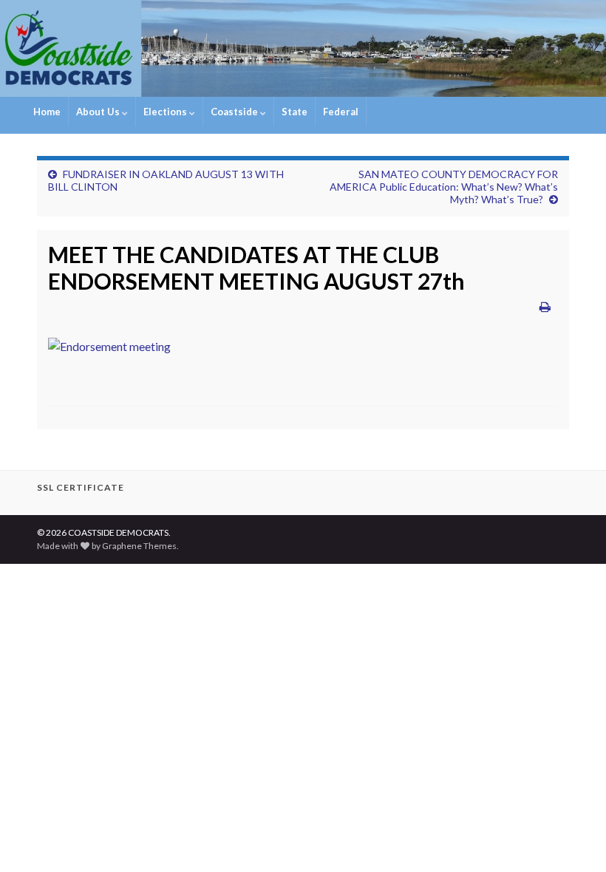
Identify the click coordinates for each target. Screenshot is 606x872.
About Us (99, 111)
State (294, 111)
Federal (340, 111)
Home (47, 111)
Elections (166, 111)
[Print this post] (545, 306)
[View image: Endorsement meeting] (109, 342)
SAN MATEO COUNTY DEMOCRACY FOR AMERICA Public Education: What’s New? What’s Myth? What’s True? (444, 186)
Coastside (235, 111)
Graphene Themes (139, 545)
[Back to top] (572, 838)
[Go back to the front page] (303, 48)
